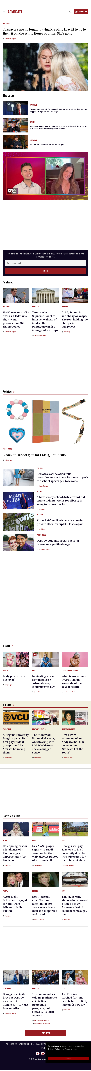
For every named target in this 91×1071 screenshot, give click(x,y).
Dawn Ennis (8, 865)
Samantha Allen (68, 758)
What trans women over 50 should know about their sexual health (74, 681)
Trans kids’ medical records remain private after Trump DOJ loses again (60, 522)
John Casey (67, 332)
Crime (32, 122)
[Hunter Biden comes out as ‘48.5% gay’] (15, 142)
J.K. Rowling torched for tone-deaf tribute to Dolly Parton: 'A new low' (75, 999)
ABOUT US (14, 1044)
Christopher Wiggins (10, 39)
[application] (45, 176)
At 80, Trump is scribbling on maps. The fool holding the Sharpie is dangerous (75, 319)
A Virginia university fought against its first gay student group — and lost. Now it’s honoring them (16, 743)
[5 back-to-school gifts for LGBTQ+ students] (45, 421)
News (5, 840)
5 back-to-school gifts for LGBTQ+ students (34, 455)
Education (7, 729)
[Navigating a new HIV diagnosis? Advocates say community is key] (45, 659)
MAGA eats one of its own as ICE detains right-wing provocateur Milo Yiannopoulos (16, 319)
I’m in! (45, 270)
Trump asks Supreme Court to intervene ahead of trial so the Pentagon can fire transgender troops (45, 321)
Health (7, 646)
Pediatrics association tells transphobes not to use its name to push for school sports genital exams (62, 477)
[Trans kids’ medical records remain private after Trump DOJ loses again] (18, 522)
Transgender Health (70, 670)
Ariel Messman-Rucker (70, 692)
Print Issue (7, 449)
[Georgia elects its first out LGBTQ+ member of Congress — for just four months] (16, 977)
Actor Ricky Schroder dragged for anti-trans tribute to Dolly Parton (15, 904)
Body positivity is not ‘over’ (14, 678)
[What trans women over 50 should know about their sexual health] (75, 659)
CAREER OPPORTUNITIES (26, 1044)
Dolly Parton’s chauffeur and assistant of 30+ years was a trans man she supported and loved (44, 905)
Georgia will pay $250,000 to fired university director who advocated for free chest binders (74, 853)
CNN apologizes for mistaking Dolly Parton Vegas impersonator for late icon (15, 853)
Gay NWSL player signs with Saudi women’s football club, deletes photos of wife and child (45, 853)
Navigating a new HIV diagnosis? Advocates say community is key (43, 681)
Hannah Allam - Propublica (42, 1023)
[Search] (70, 11)
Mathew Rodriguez (44, 486)
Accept (68, 1058)
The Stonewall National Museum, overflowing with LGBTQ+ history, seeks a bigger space (43, 743)
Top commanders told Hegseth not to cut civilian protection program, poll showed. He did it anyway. (44, 1004)
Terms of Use (70, 1049)
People (6, 891)
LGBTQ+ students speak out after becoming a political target (58, 542)
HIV (33, 670)
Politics (7, 391)
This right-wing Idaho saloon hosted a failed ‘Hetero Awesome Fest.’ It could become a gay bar (75, 905)
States (39, 491)
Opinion (65, 307)
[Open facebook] (38, 1053)
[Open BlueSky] (43, 1053)
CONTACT (6, 1044)
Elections (7, 988)
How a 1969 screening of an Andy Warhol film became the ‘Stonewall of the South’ (73, 743)
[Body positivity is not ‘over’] (16, 659)
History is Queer (39, 729)
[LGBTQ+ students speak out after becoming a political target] (18, 542)
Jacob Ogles (42, 509)
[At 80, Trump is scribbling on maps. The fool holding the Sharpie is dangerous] (75, 295)
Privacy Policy (54, 1049)
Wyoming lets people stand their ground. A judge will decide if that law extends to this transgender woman (59, 127)
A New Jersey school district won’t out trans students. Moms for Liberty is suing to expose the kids (61, 500)
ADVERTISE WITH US (42, 1044)
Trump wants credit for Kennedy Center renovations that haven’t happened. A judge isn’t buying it (58, 110)
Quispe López (8, 460)
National (6, 23)
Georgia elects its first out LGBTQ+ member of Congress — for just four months (15, 1001)
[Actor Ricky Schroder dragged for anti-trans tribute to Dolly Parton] (16, 879)
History (7, 704)
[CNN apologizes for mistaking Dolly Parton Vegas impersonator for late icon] (16, 829)
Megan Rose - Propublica (41, 1020)
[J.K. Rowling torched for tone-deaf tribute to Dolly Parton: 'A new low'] (75, 977)
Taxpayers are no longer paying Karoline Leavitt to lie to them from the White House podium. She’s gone (44, 31)
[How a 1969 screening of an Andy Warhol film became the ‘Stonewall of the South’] (75, 717)
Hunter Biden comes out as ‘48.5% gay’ (47, 144)
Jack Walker (37, 758)
